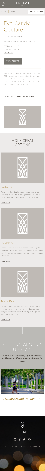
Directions (8, 53)
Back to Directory (36, 11)
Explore (3, 11)
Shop (13, 11)
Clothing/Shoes (21, 96)
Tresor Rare (8, 301)
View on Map (12, 61)
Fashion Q (7, 187)
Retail (31, 96)
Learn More (5, 203)
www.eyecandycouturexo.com (23, 41)
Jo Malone (7, 243)
